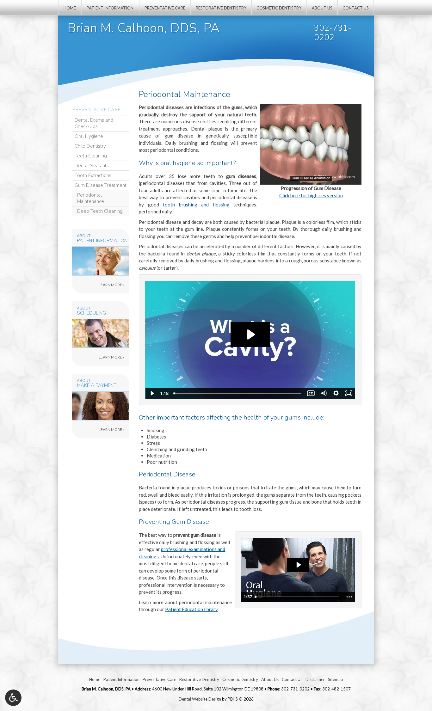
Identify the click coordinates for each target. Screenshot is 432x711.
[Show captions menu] (311, 393)
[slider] (311, 180)
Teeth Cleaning (91, 156)
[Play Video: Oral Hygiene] (298, 565)
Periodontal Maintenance (90, 198)
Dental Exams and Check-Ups (94, 123)
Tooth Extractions (93, 175)
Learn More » (125, 286)
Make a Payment (96, 385)
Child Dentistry (90, 146)
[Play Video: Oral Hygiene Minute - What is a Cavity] (250, 334)
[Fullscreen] (349, 393)
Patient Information (110, 7)
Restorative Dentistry (221, 7)
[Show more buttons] (349, 597)
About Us (322, 7)
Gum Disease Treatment (101, 185)
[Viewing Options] (13, 697)
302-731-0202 (332, 32)
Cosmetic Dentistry (278, 7)
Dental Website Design (200, 699)
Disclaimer (315, 679)
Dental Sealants (92, 165)
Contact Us (356, 7)
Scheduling (91, 313)
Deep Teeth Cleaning (100, 211)
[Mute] (323, 393)
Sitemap (335, 679)
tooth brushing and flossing (196, 204)
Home (70, 7)
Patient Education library (191, 609)
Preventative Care (165, 7)
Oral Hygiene (89, 136)
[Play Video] (151, 393)
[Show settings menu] (336, 393)
